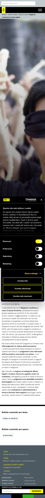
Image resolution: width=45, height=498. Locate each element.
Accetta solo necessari (22, 296)
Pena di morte (23, 15)
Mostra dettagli (31, 273)
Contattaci (6, 478)
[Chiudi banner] (41, 200)
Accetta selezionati (22, 289)
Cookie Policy (7, 483)
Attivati (6, 471)
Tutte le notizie (12, 15)
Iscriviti (36, 491)
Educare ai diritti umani (13, 465)
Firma (5, 458)
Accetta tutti (22, 281)
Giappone (7, 435)
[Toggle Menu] (40, 10)
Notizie (4, 15)
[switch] (38, 249)
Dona (5, 452)
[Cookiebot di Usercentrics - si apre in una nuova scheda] (27, 199)
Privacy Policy (8, 480)
